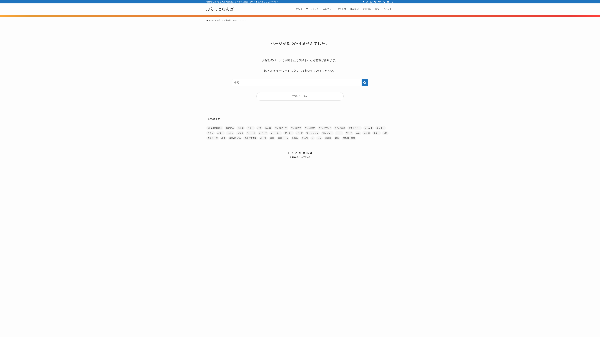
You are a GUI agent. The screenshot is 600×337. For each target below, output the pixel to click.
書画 (272, 138)
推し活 (263, 138)
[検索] (392, 1)
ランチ (349, 133)
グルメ (230, 133)
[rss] (384, 1)
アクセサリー (355, 128)
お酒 (259, 128)
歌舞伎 (295, 138)
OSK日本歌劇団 (215, 128)
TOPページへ (300, 96)
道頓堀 (328, 138)
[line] (375, 1)
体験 (358, 133)
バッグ (299, 133)
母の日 (305, 138)
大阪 (385, 133)
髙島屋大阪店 (349, 138)
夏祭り (376, 133)
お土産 (241, 128)
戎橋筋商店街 (250, 138)
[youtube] (380, 1)
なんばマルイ (325, 128)
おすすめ (230, 128)
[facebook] (363, 1)
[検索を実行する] (365, 82)
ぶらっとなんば (220, 9)
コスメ (240, 133)
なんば (268, 128)
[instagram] (371, 1)
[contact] (388, 1)
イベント (369, 128)
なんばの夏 (310, 128)
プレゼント (327, 133)
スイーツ (263, 133)
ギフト (220, 133)
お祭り (251, 128)
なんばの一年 (281, 128)
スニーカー (276, 133)
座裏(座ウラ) (235, 138)
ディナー (289, 133)
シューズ (251, 133)
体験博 (367, 133)
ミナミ (339, 133)
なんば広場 (340, 128)
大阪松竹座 (213, 138)
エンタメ (380, 128)
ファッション (312, 133)
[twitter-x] (367, 1)
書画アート (283, 138)
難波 (337, 138)
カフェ (211, 133)
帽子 (223, 138)
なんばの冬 (296, 128)
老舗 (319, 138)
